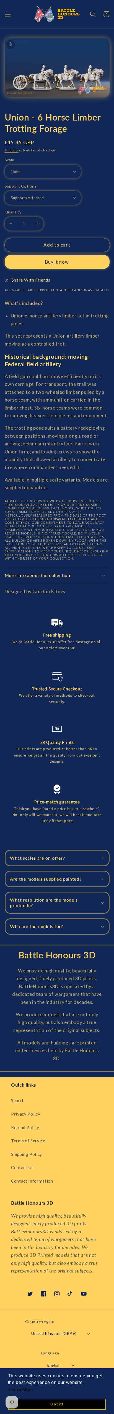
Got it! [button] (57, 1404)
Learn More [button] (21, 1390)
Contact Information (32, 1180)
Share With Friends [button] (31, 279)
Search (18, 1100)
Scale (9, 159)
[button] (7, 14)
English (54, 1365)
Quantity (13, 212)
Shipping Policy (26, 1154)
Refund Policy (25, 1127)
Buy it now (57, 262)
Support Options (21, 186)
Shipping (12, 150)
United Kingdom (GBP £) (54, 1333)
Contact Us (22, 1167)
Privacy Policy (25, 1113)
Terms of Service (28, 1140)
